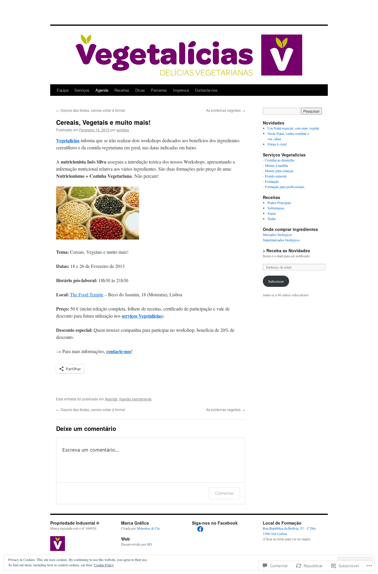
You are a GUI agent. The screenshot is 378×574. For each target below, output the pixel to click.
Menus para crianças (279, 170)
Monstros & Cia (148, 528)
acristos (123, 129)
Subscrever (276, 281)
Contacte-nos (206, 90)
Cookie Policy (104, 564)
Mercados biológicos (277, 234)
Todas (272, 218)
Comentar (224, 493)
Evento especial (275, 176)
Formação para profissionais (284, 186)
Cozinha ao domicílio (279, 160)
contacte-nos (118, 351)
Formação (272, 181)
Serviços (81, 90)
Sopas (272, 213)
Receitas (121, 90)
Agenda (101, 90)
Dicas (140, 90)
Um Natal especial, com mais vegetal (293, 128)
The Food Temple (86, 294)
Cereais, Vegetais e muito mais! (103, 122)
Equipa (63, 90)
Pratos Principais (279, 202)
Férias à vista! (277, 144)
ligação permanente (135, 398)
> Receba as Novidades (286, 250)
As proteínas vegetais (225, 110)
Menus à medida (276, 165)
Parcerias (159, 90)
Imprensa (181, 90)
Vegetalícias (67, 140)
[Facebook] (200, 529)
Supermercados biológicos (281, 239)
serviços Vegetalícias (142, 315)
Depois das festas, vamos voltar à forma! (90, 110)
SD (149, 544)
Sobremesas (276, 208)
